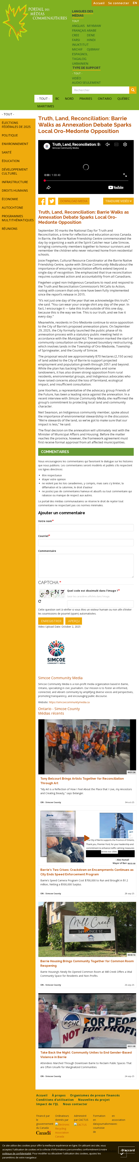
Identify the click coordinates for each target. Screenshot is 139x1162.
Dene (91, 35)
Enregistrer (50, 621)
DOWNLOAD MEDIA (73, 201)
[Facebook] (41, 201)
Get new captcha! (39, 601)
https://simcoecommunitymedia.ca (69, 702)
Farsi (76, 40)
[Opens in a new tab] (43, 1133)
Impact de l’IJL (47, 1104)
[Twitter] (51, 201)
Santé (7, 152)
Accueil (99, 3)
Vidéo (76, 78)
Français (79, 30)
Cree (75, 35)
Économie (10, 199)
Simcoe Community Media (60, 677)
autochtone (12, 207)
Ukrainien (80, 63)
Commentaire (47, 551)
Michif (77, 49)
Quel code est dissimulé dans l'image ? (92, 590)
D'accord (128, 1150)
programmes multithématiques (18, 218)
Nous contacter (75, 1104)
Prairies (85, 98)
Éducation (11, 161)
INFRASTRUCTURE (15, 182)
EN (135, 3)
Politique (10, 135)
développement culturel (15, 171)
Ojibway (93, 49)
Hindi (91, 40)
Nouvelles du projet (94, 1100)
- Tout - (77, 73)
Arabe (91, 30)
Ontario (105, 98)
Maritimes (45, 106)
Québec (123, 98)
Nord (69, 98)
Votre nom (45, 521)
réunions (9, 229)
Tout (75, 21)
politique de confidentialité (16, 1153)
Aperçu (74, 621)
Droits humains (15, 190)
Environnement (15, 144)
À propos (59, 1095)
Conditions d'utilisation (55, 1100)
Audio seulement (86, 83)
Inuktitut (80, 45)
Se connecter (118, 3)
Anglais (78, 26)
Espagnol (80, 54)
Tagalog (79, 59)
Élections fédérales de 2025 (16, 125)
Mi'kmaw (94, 26)
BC (57, 98)
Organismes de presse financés (95, 1095)
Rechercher (135, 90)
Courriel (43, 536)
